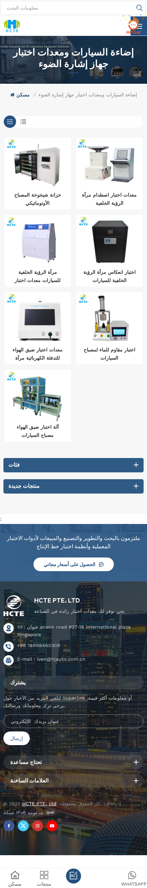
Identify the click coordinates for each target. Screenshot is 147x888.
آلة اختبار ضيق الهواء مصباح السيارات (38, 431)
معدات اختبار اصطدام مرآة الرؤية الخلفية (109, 199)
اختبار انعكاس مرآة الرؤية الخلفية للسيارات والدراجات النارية (109, 276)
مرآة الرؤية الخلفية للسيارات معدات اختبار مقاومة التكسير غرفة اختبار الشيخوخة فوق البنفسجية (38, 276)
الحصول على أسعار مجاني (69, 564)
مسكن (23, 94)
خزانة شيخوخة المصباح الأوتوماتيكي (37, 199)
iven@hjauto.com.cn (61, 659)
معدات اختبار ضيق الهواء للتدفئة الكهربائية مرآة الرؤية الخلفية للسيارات (38, 354)
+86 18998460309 (38, 645)
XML (112, 803)
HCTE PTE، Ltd (57, 600)
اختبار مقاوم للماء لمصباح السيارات (109, 354)
